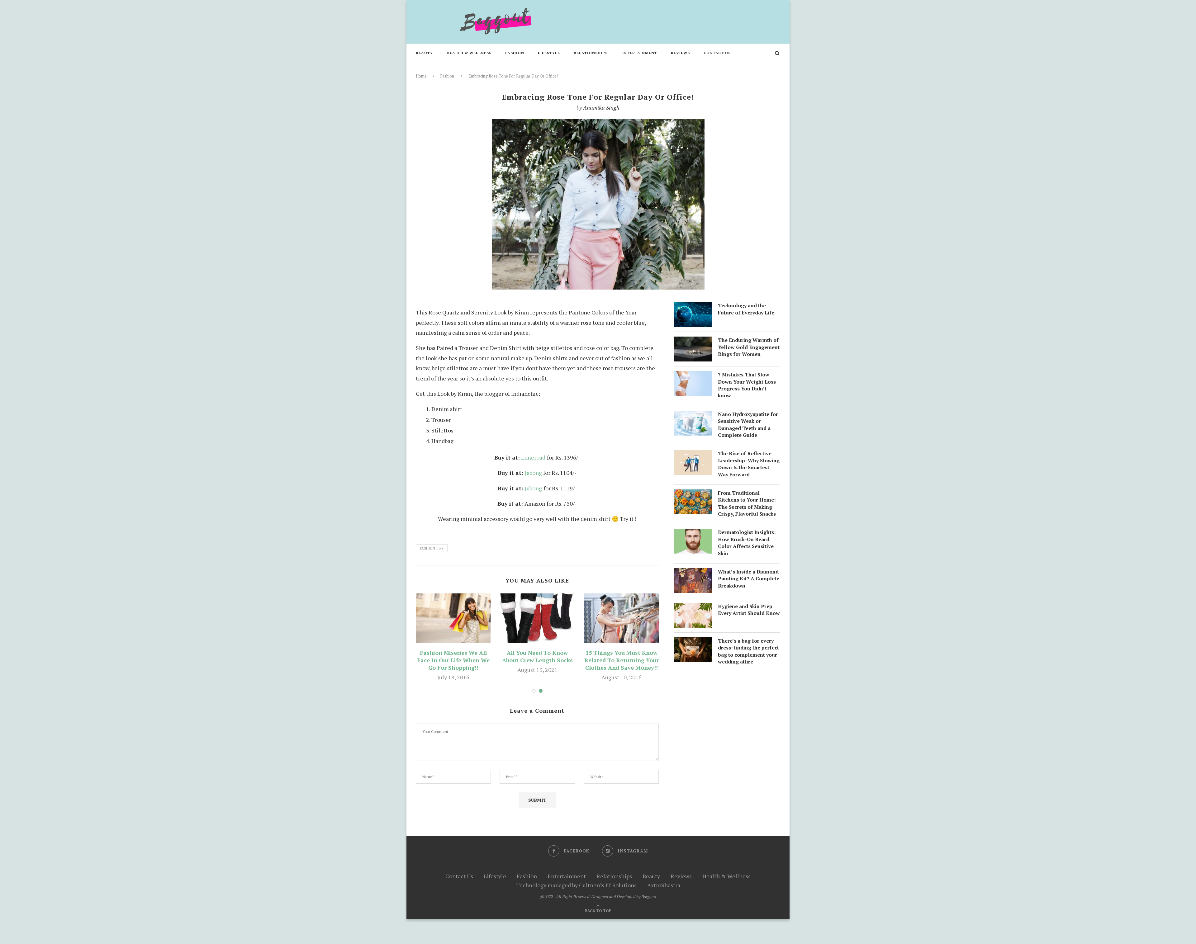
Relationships (591, 52)
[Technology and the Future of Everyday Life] (693, 307)
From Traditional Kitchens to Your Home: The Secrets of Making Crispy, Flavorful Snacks (747, 503)
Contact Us (717, 52)
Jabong (533, 472)
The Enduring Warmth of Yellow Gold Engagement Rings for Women (749, 347)
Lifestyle (549, 52)
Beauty (424, 52)
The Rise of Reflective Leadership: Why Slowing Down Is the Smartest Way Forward (749, 464)
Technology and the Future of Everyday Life (746, 309)
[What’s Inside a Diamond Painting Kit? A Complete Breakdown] (693, 573)
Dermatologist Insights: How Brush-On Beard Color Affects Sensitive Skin (747, 542)
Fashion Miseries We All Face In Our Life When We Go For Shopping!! (453, 660)
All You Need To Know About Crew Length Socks (537, 656)
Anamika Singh (601, 107)
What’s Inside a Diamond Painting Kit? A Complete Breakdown (748, 578)
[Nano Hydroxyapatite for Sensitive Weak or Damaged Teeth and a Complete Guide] (693, 415)
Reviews (680, 52)
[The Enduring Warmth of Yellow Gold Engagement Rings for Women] (693, 341)
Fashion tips (432, 548)
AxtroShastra (663, 885)
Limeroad (533, 457)
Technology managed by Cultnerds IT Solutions (576, 885)
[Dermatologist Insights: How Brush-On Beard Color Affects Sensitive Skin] (693, 533)
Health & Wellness (469, 52)
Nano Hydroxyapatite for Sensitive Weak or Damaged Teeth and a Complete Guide (748, 424)
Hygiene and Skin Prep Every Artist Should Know (749, 609)
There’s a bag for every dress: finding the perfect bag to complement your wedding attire (748, 651)
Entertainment (639, 52)
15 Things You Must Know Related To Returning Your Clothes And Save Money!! (621, 660)
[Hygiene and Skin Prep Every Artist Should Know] (693, 607)
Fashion (514, 52)
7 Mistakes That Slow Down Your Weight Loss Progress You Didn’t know (747, 385)
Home (421, 76)
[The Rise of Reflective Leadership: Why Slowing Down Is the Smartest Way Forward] (693, 455)
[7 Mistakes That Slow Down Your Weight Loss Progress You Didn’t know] (693, 376)
